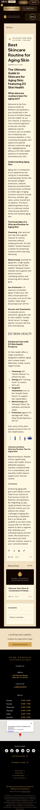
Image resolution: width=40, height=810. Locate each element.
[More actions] (31, 39)
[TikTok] (6, 750)
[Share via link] (24, 551)
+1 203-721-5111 (20, 687)
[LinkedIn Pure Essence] (22, 750)
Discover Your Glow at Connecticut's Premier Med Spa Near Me (18, 589)
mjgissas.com (25, 791)
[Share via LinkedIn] (19, 551)
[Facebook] (12, 750)
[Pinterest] (33, 750)
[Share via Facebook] (9, 551)
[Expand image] (10, 438)
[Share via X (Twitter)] (14, 551)
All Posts (9, 27)
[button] (2, 4)
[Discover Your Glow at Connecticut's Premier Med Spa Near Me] (20, 577)
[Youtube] (28, 750)
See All (29, 565)
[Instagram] (17, 750)
